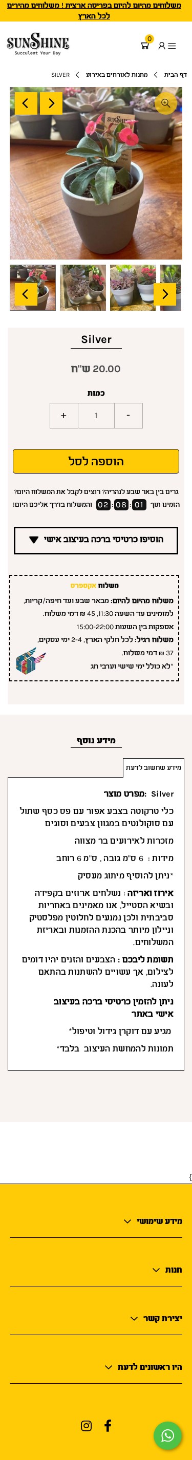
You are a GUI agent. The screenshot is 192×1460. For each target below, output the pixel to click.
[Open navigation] (177, 45)
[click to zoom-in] (166, 103)
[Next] (51, 103)
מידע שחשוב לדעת (153, 767)
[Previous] (26, 103)
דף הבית (175, 74)
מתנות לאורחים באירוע (117, 74)
